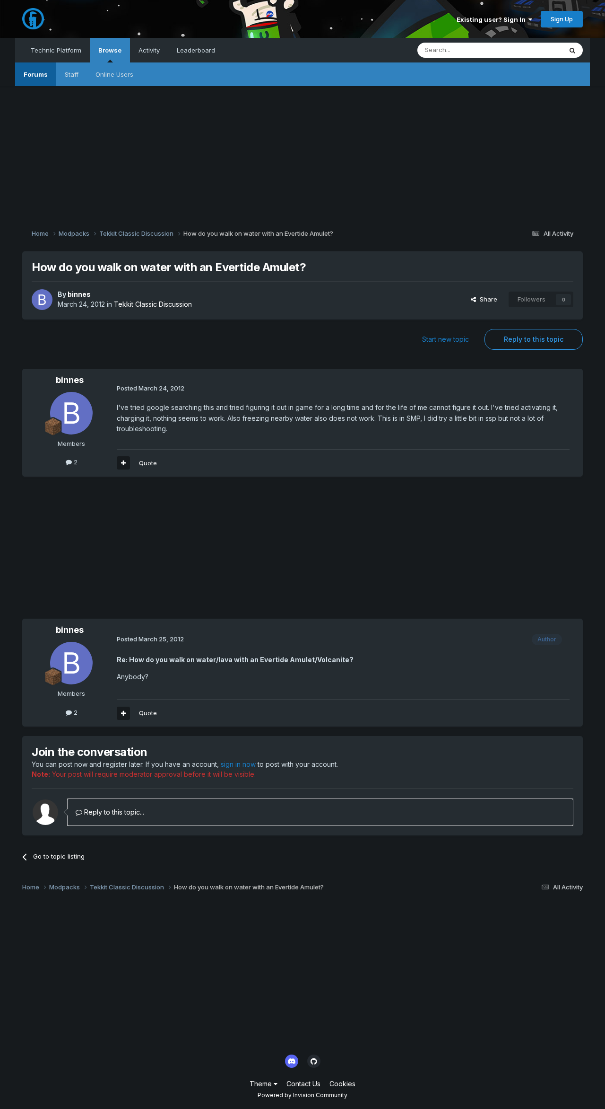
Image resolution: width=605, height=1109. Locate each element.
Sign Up (562, 19)
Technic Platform (56, 50)
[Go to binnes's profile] (42, 299)
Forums (36, 74)
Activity (149, 50)
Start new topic (445, 339)
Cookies (342, 1084)
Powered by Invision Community (302, 1095)
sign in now (238, 764)
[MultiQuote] (123, 463)
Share (486, 299)
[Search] (572, 50)
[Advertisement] (302, 152)
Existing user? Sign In (492, 19)
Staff (71, 74)
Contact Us (303, 1084)
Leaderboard (196, 50)
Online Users (114, 74)
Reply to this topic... (113, 812)
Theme (262, 1084)
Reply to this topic (533, 339)
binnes (79, 294)
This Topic (534, 49)
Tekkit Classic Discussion (153, 304)
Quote (148, 463)
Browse (109, 50)
